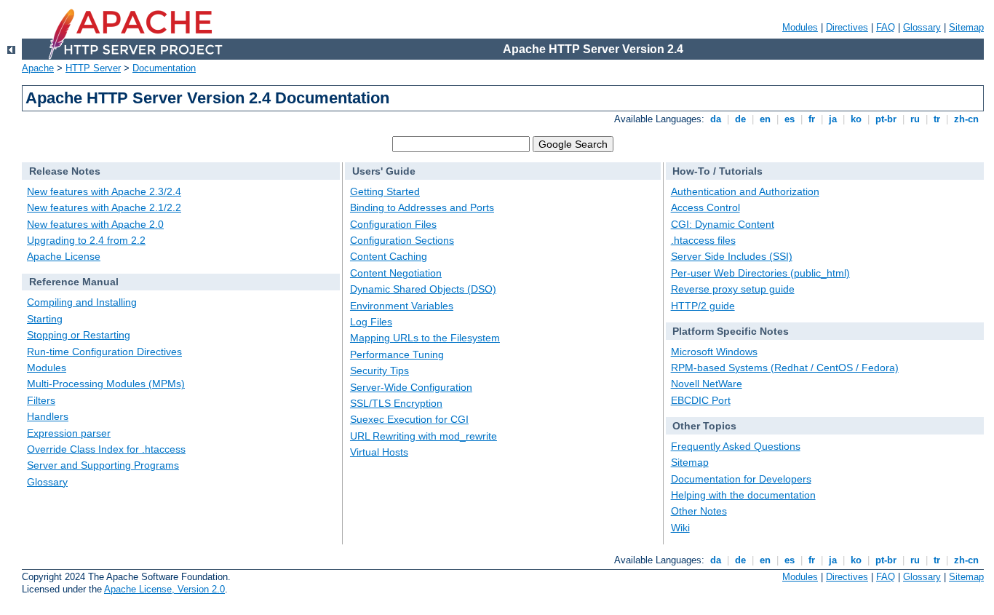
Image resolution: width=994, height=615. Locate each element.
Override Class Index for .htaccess (106, 449)
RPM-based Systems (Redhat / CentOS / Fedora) (785, 367)
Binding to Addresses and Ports (422, 207)
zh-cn (966, 119)
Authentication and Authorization (745, 191)
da (715, 119)
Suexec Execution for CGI (409, 419)
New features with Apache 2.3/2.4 (104, 191)
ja (833, 119)
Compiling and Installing (82, 302)
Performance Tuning (397, 354)
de (740, 119)
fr (812, 119)
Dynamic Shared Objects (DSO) (423, 289)
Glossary (922, 27)
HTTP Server (93, 68)
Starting (45, 319)
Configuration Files (393, 224)
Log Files (371, 322)
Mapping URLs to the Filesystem (425, 338)
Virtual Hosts (379, 452)
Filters (41, 400)
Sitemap (966, 27)
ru (915, 119)
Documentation (164, 68)
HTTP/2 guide (703, 306)
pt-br (885, 119)
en (765, 119)
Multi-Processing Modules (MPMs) (106, 383)
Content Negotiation (396, 273)
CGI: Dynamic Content (722, 224)
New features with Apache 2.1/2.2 (104, 207)
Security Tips (379, 370)
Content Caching (388, 256)
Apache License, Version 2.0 (164, 589)
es (790, 119)
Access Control (705, 207)
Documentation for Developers (741, 479)
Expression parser (69, 433)
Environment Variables (401, 306)
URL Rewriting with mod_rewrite (423, 436)
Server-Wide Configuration (411, 387)
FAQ (885, 27)
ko (856, 119)
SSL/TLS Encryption (396, 403)
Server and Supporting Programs (103, 465)
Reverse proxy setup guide (733, 289)
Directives (847, 27)
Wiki (680, 527)
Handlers (47, 416)
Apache (38, 68)
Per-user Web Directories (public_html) (760, 273)
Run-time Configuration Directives (104, 351)
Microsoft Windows (714, 351)
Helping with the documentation (743, 495)
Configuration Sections (402, 240)
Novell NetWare (706, 383)
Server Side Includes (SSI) (731, 256)
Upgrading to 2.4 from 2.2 (86, 240)
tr (937, 119)
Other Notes (699, 511)
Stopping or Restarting (78, 335)
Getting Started (385, 191)
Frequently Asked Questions (735, 446)
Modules (800, 27)
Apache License (63, 256)
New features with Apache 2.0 (95, 224)
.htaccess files (703, 240)
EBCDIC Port (701, 400)
